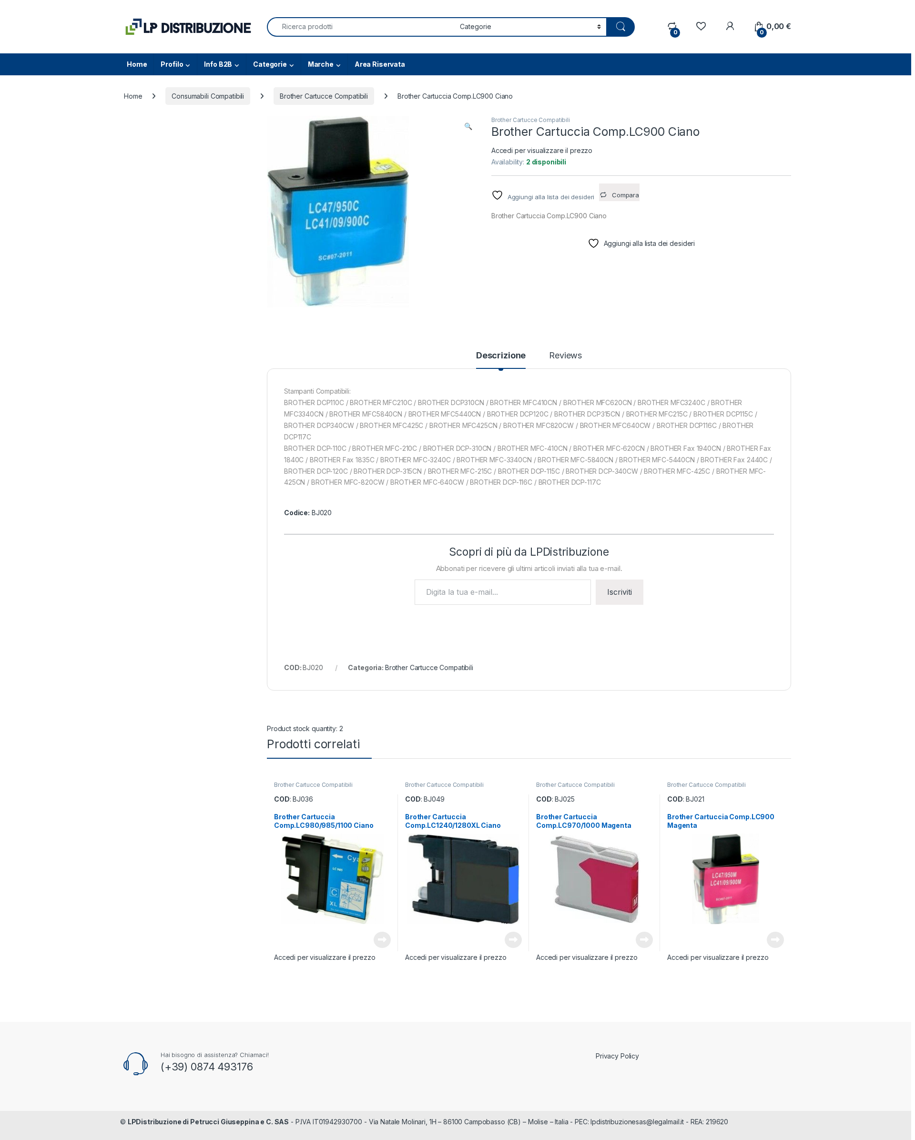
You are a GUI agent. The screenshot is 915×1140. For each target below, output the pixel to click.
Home (137, 64)
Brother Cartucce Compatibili (324, 96)
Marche (321, 64)
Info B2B (218, 64)
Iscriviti (619, 592)
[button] (468, 126)
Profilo (172, 64)
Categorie (270, 64)
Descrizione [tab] (501, 355)
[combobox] (361, 27)
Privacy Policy (617, 1056)
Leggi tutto (382, 940)
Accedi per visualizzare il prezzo (541, 150)
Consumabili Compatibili (208, 96)
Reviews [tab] (565, 355)
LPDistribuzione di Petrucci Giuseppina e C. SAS (208, 1122)
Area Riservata (380, 64)
